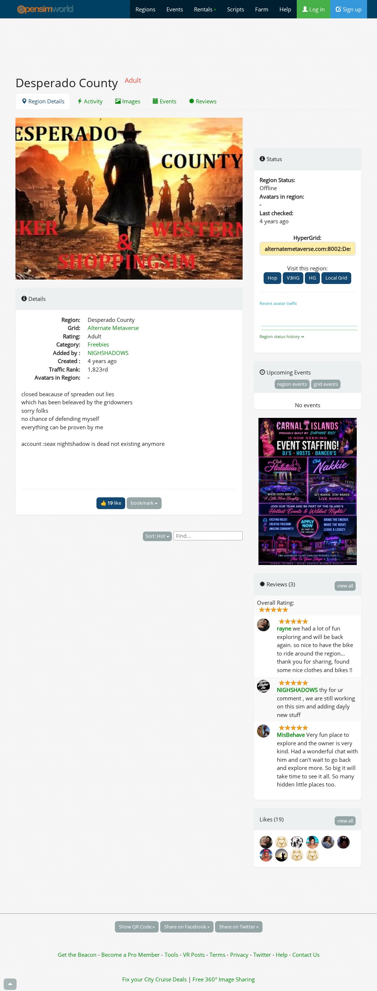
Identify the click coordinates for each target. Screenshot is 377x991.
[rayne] (267, 841)
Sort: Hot (155, 536)
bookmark (143, 503)
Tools (172, 954)
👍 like (111, 503)
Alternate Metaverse (113, 327)
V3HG (293, 277)
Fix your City (138, 979)
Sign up (351, 9)
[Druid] (313, 854)
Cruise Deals (171, 979)
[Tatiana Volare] (298, 854)
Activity (92, 101)
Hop (272, 277)
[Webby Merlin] (267, 854)
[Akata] (298, 841)
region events (292, 384)
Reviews (205, 101)
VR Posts (194, 954)
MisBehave (291, 734)
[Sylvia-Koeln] (313, 841)
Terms (218, 954)
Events (174, 9)
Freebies (98, 344)
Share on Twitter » (238, 926)
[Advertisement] (188, 43)
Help (285, 9)
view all (345, 585)
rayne (284, 628)
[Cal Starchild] (344, 841)
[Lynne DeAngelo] (329, 841)
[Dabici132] (282, 841)
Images (130, 101)
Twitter (262, 954)
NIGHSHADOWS (108, 352)
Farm (261, 9)
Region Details (45, 101)
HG (312, 277)
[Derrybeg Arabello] (282, 854)
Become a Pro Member (131, 954)
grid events (326, 384)
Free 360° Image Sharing (224, 979)
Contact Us (306, 954)
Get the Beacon (77, 954)
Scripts (235, 9)
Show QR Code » (137, 926)
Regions (145, 9)
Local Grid (336, 277)
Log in (316, 9)
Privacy (239, 954)
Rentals (205, 9)
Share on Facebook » (186, 926)
